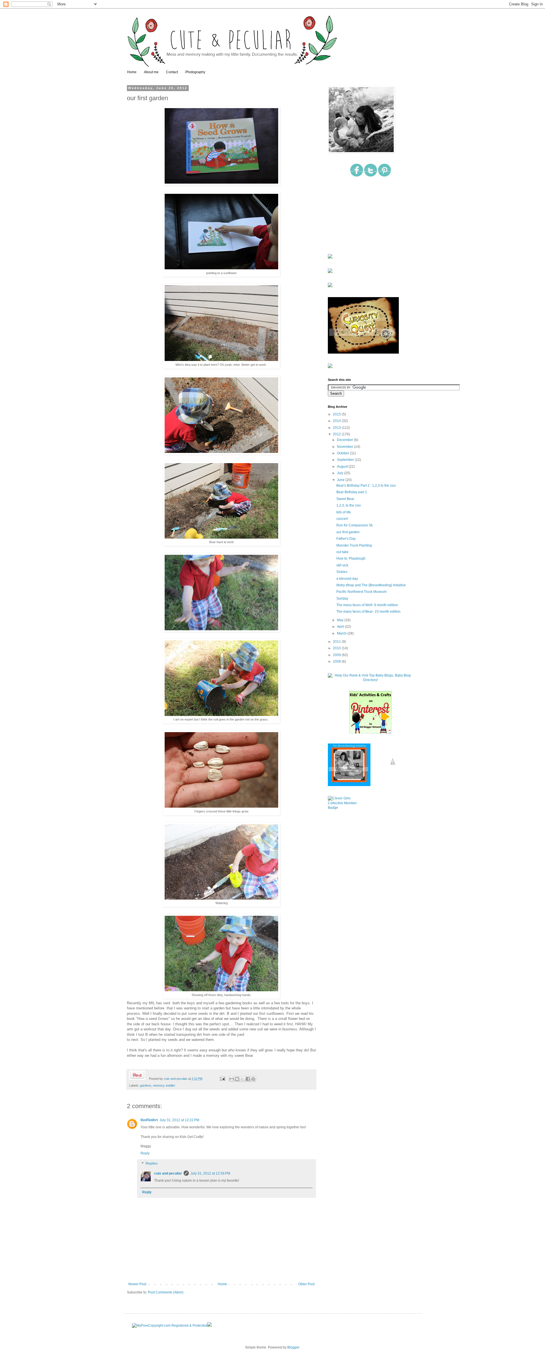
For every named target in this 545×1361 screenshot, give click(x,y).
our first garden (348, 532)
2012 (337, 434)
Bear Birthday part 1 (351, 492)
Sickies (341, 572)
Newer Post (137, 1284)
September (346, 460)
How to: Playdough (351, 558)
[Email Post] (222, 1078)
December (345, 440)
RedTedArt (149, 1120)
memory (158, 1085)
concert (342, 519)
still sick (342, 565)
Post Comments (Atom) (165, 1292)
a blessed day (347, 579)
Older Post (306, 1284)
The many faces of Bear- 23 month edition (368, 612)
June (341, 480)
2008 (337, 661)
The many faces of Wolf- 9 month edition (367, 605)
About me (151, 72)
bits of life (343, 512)
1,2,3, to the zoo (348, 505)
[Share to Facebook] (248, 1079)
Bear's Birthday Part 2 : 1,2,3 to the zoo (366, 486)
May (340, 620)
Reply (145, 1153)
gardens (145, 1085)
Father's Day (346, 539)
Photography (195, 72)
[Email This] (231, 1079)
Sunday (342, 598)
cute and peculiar (176, 1078)
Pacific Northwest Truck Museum (361, 592)
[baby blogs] (370, 680)
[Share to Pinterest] (253, 1079)
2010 (337, 648)
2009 (337, 655)
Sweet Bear (345, 499)
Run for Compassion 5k (354, 525)
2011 (337, 642)
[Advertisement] (356, 215)
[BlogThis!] (237, 1079)
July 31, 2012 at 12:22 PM (179, 1120)
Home (132, 72)
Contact (172, 72)
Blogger (293, 1347)
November (345, 447)
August (343, 467)
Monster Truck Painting (354, 545)
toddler (170, 1085)
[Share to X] (242, 1079)
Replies (152, 1163)
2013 (337, 428)
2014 (337, 421)
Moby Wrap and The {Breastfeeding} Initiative (371, 585)
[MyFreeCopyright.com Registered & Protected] (169, 1326)
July (340, 473)
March (342, 633)
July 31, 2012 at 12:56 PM (210, 1173)
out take (342, 552)
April (341, 627)
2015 (337, 414)
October (343, 453)
